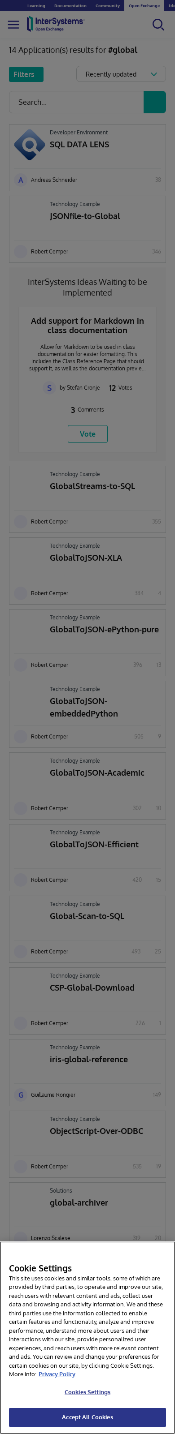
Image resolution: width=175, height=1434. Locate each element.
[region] (87, 1337)
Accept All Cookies (87, 1417)
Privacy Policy (57, 1374)
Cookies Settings (87, 1391)
